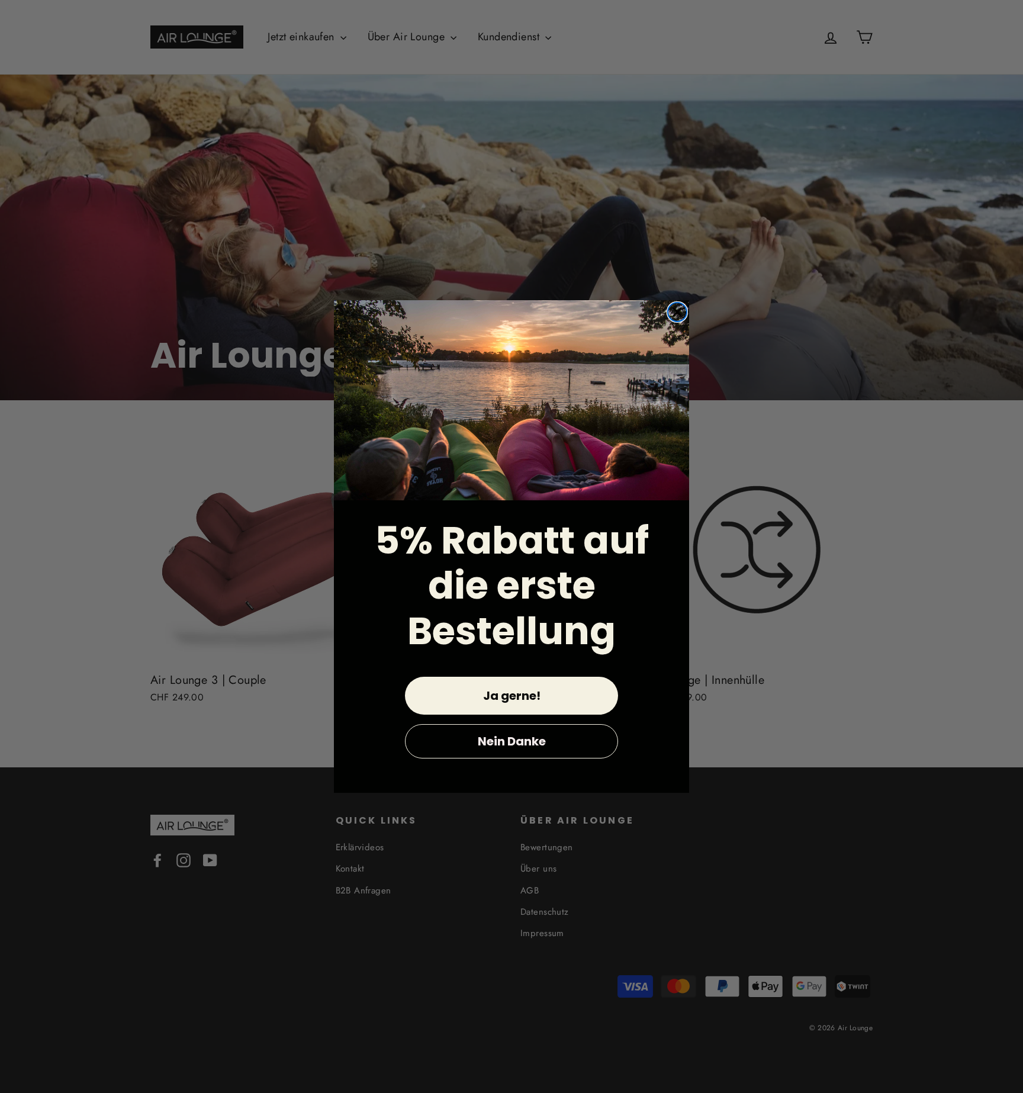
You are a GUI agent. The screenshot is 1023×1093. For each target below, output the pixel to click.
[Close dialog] (677, 312)
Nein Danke (512, 741)
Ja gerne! (512, 695)
